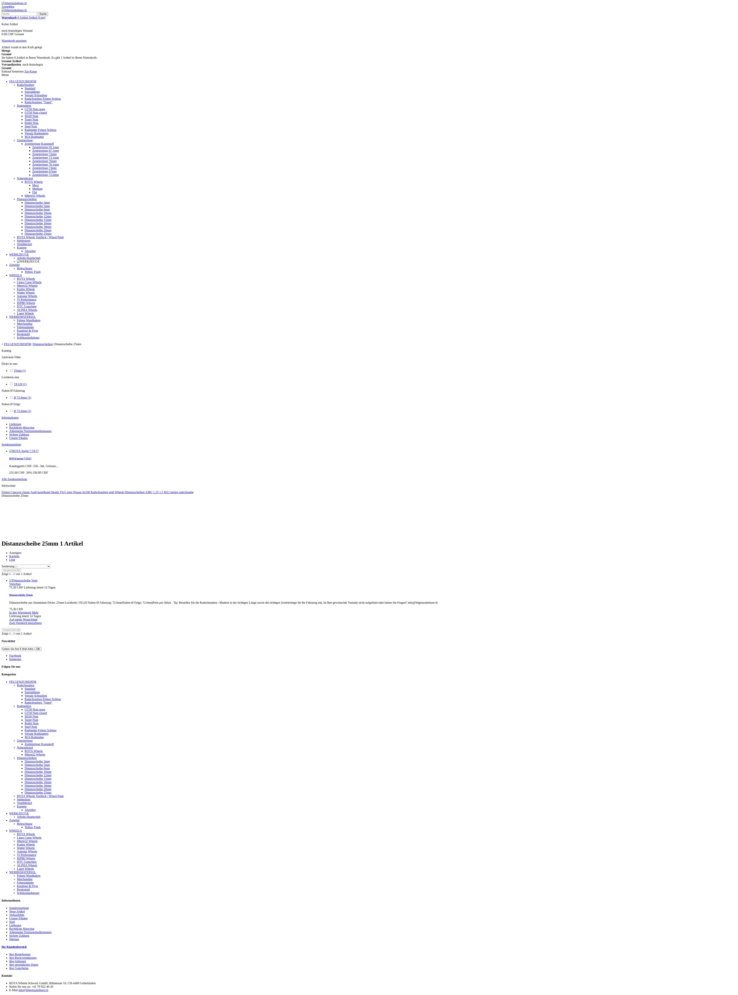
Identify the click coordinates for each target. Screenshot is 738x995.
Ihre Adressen (17, 961)
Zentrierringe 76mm (44, 161)
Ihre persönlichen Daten (23, 964)
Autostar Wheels (27, 296)
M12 (167, 492)
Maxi (35, 185)
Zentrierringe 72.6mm (45, 175)
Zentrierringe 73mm (44, 168)
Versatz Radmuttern (36, 133)
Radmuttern (24, 105)
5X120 (20, 384)
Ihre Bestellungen (20, 954)
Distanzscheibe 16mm (38, 223)
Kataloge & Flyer (27, 330)
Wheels (120, 492)
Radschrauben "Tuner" (38, 102)
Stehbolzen (23, 240)
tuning (174, 492)
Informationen (10, 417)
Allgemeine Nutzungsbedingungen (30, 431)
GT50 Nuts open (35, 109)
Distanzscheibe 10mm (38, 213)
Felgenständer (25, 327)
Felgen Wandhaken (28, 320)
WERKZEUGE (19, 254)
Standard (30, 88)
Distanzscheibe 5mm (37, 206)
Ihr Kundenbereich (14, 946)
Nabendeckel (25, 178)
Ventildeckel (24, 244)
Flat (34, 192)
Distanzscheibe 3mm (37, 202)
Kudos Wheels (26, 289)
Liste (12, 559)
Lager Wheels (25, 313)
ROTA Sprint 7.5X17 (20, 458)
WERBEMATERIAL (22, 316)
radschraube (186, 492)
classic (26, 492)
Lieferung (15, 424)
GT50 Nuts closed (36, 112)
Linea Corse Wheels (29, 282)
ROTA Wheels (34, 181)
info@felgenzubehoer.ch (33, 990)
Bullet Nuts (31, 123)
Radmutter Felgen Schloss (40, 130)
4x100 (86, 492)
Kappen (22, 247)
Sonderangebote (11, 444)
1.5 (161, 492)
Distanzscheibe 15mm (38, 220)
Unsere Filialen (18, 438)
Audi (34, 492)
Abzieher (30, 251)
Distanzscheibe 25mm (38, 233)
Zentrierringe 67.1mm (45, 150)
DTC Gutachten (27, 306)
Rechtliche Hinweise (21, 427)
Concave (16, 492)
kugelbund (44, 492)
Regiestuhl (23, 334)
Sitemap (14, 939)
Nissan (77, 492)
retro (70, 492)
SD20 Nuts (31, 116)
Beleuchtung (24, 268)
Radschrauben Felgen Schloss (43, 98)
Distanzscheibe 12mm (38, 216)
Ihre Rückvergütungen (23, 957)
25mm (20, 370)
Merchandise (24, 323)
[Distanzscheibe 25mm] (23, 580)
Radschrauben (25, 85)
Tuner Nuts (31, 119)
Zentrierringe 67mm (44, 171)
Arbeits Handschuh (28, 258)
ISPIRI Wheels (26, 303)
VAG (63, 492)
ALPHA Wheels (27, 310)
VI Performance (26, 299)
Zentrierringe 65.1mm (45, 147)
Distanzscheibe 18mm (38, 226)
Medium (37, 188)
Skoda (55, 492)
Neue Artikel (17, 911)
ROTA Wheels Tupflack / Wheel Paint (40, 237)
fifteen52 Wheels (35, 195)
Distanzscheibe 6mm (37, 209)
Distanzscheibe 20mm (38, 230)
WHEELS (15, 275)
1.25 (156, 492)
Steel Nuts (31, 126)
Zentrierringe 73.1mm (45, 157)
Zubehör (14, 265)
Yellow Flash (33, 271)
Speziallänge (32, 91)
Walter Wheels (26, 292)
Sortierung (8, 566)
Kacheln (14, 556)
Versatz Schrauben (36, 95)
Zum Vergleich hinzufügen (25, 623)
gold (112, 492)
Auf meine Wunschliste (23, 619)
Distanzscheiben (27, 199)
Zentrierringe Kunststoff (39, 143)
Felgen (6, 492)
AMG (149, 492)
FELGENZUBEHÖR (22, 81)
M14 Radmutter (34, 136)
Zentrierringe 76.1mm (45, 164)
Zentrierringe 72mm (44, 154)
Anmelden (8, 6)
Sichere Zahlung (19, 434)
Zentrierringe (25, 140)
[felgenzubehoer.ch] (14, 3)
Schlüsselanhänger (28, 337)
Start (12, 921)
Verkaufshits (16, 915)
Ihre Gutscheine (18, 968)
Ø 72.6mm (22, 397)
